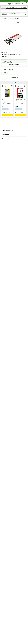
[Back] (2, 19)
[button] (14, 11)
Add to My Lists (22, 23)
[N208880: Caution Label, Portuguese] (20, 93)
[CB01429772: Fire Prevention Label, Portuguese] (7, 93)
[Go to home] (14, 4)
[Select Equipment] (4, 62)
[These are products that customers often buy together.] (15, 82)
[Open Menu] (2, 3)
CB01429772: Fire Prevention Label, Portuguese (5, 101)
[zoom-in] (26, 50)
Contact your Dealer (14, 77)
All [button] (2, 7)
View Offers (22, 1)
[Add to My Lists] (11, 86)
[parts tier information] (2, 69)
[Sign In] (23, 3)
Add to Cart (7, 115)
